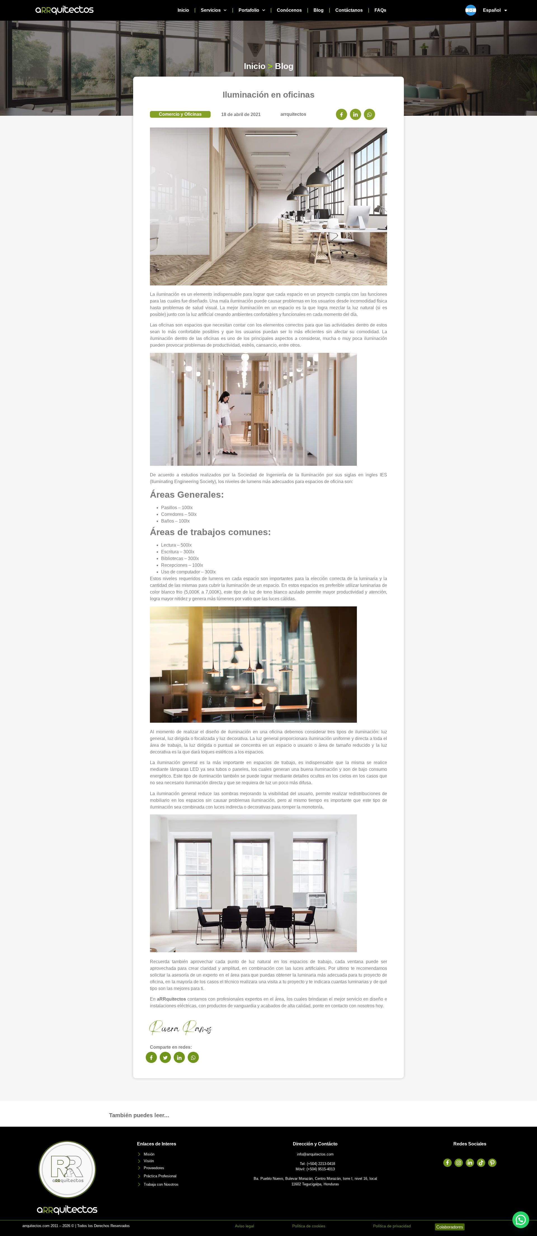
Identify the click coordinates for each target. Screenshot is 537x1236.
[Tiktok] (481, 1163)
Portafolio (249, 10)
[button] (520, 1219)
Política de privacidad (392, 1226)
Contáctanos (349, 10)
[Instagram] (458, 1163)
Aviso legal (244, 1226)
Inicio (183, 10)
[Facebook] (447, 1163)
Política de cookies (308, 1226)
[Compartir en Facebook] (341, 114)
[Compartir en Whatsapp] (369, 114)
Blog (319, 10)
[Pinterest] (492, 1163)
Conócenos (289, 10)
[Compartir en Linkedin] (355, 114)
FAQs (380, 10)
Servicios (211, 10)
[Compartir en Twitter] (165, 1057)
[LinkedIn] (470, 1163)
